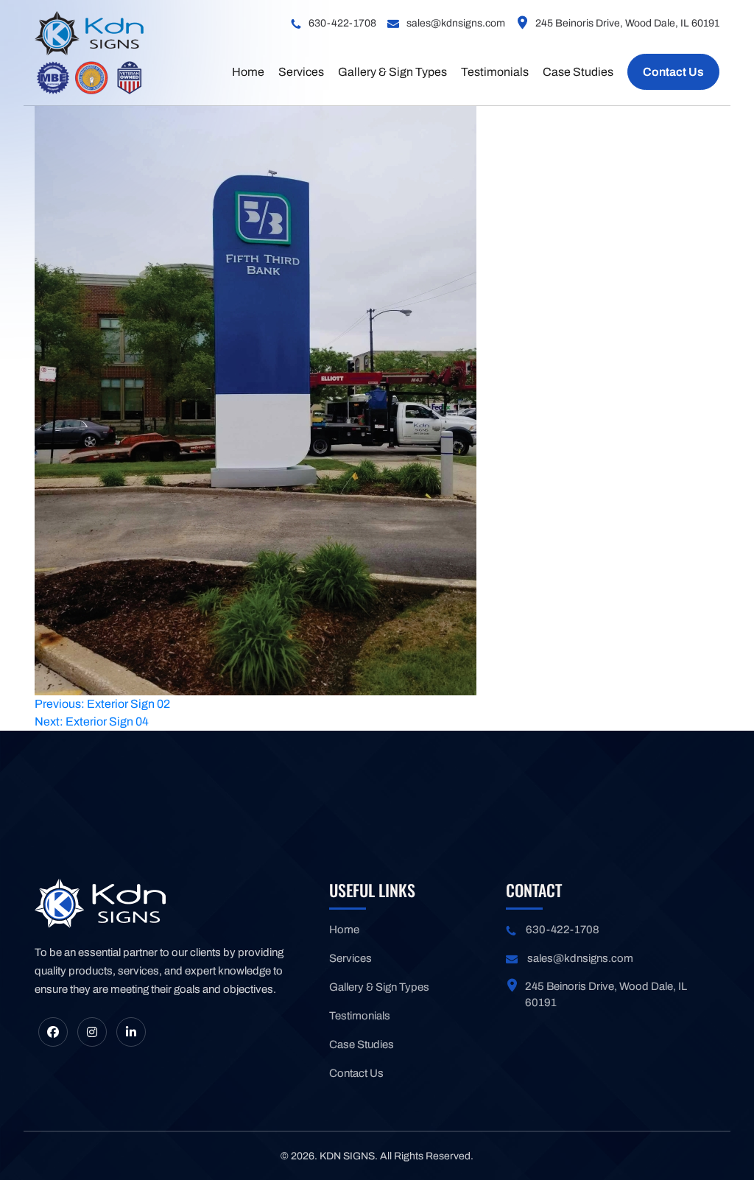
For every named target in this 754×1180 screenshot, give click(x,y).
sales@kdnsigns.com (455, 23)
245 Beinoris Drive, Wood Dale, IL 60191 (627, 23)
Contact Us (673, 72)
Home (248, 72)
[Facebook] (53, 1032)
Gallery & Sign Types (392, 72)
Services (301, 72)
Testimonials (495, 72)
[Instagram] (92, 1032)
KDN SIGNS (347, 1156)
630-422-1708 (342, 23)
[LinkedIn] (131, 1032)
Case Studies (578, 72)
